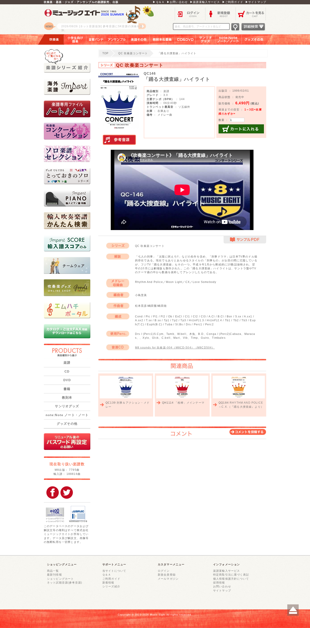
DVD (67, 380)
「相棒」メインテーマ (189, 402)
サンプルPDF (245, 239)
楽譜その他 (139, 39)
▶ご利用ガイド (232, 1)
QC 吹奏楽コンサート (133, 53)
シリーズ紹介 (111, 586)
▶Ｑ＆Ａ (159, 1)
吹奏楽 (51, 39)
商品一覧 (53, 570)
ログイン (190, 13)
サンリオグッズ (205, 39)
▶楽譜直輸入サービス (205, 1)
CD (66, 371)
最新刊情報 (54, 574)
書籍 (67, 389)
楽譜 (67, 362)
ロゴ (100, 19)
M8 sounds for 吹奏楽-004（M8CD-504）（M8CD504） (175, 347)
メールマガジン (168, 578)
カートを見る (251, 13)
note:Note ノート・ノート (67, 415)
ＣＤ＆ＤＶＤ (185, 39)
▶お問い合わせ (177, 1)
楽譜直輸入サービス (226, 570)
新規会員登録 (167, 574)
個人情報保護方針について (231, 578)
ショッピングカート (60, 578)
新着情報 (108, 582)
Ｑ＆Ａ (106, 574)
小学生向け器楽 (75, 39)
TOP (105, 53)
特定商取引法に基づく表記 (231, 574)
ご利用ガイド (111, 578)
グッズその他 (257, 39)
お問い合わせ (222, 586)
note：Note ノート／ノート (228, 39)
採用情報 (219, 582)
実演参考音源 (119, 140)
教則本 (67, 397)
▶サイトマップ (255, 1)
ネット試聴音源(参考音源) (64, 582)
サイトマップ (222, 590)
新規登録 (220, 13)
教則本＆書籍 (162, 39)
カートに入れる (241, 128)
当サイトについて (114, 570)
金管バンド (95, 39)
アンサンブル (116, 39)
